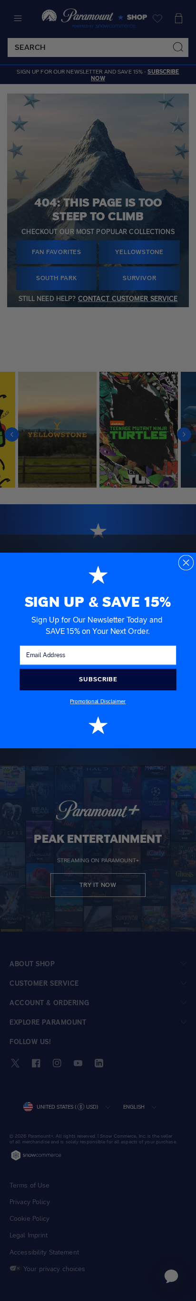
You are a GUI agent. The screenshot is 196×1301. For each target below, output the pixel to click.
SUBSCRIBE (98, 679)
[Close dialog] (186, 563)
